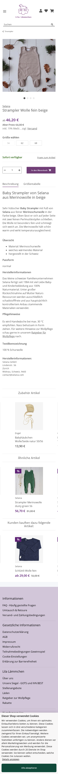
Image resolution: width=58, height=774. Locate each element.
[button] (40, 11)
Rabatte (7, 703)
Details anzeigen (10, 759)
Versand (32, 128)
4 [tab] (34, 98)
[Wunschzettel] (46, 11)
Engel (18, 433)
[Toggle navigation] (4, 11)
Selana (18, 498)
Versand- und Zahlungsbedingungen (23, 615)
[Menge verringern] (5, 170)
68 (36, 143)
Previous (7, 425)
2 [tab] (27, 98)
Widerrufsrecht (11, 646)
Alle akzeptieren (29, 767)
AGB (4, 637)
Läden (6, 693)
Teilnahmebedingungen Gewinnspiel (23, 651)
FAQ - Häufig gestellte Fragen (19, 605)
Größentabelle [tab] (32, 184)
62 (22, 143)
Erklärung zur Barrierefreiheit (19, 661)
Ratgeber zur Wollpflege (16, 698)
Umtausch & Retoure (14, 610)
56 (8, 143)
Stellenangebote (11, 688)
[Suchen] (53, 24)
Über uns (7, 678)
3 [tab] (31, 98)
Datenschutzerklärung (15, 632)
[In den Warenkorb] (4, 37)
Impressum (9, 641)
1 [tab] (24, 98)
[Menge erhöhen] (19, 170)
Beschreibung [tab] (10, 184)
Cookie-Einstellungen (14, 656)
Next (50, 425)
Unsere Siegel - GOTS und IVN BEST (22, 683)
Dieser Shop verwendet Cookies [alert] (20, 716)
